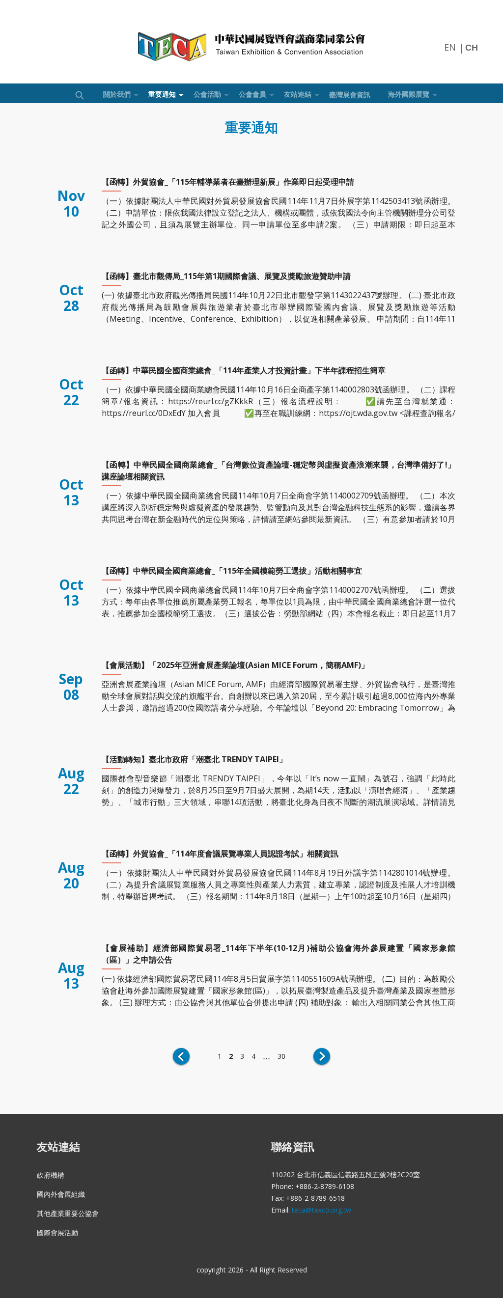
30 (281, 1056)
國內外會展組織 (61, 1194)
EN (450, 47)
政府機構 (50, 1175)
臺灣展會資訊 (349, 94)
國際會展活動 (57, 1232)
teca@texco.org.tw (321, 1210)
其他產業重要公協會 (68, 1213)
